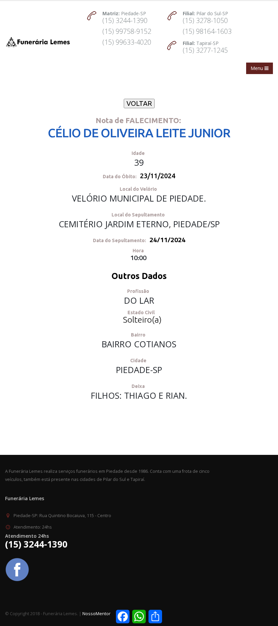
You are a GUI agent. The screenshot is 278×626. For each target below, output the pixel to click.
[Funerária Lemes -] (38, 42)
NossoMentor (96, 614)
